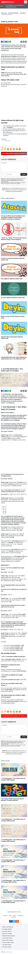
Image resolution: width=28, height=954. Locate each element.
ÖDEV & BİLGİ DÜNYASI (13, 13)
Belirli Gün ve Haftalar (7, 933)
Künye (10, 915)
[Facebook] (2, 42)
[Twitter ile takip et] (14, 921)
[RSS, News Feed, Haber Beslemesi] (17, 921)
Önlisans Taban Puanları (7, 940)
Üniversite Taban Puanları (8, 942)
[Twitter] (4, 42)
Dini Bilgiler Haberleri (7, 929)
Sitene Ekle (13, 917)
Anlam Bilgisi (23, 13)
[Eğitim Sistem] (8, 1)
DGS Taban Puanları (6, 947)
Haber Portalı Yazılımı (7, 952)
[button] (21, 42)
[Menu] (25, 2)
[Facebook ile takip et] (10, 921)
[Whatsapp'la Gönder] (8, 42)
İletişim (14, 915)
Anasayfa (5, 13)
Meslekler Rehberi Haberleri (8, 935)
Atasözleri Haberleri (6, 931)
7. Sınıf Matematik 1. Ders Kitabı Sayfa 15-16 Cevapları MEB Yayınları (15, 6)
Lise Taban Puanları (6, 944)
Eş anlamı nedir (7, 140)
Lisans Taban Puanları (7, 938)
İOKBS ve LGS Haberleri (7, 927)
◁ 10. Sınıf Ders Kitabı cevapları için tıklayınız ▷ (14, 153)
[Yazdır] (10, 42)
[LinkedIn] (6, 42)
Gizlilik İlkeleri (20, 915)
